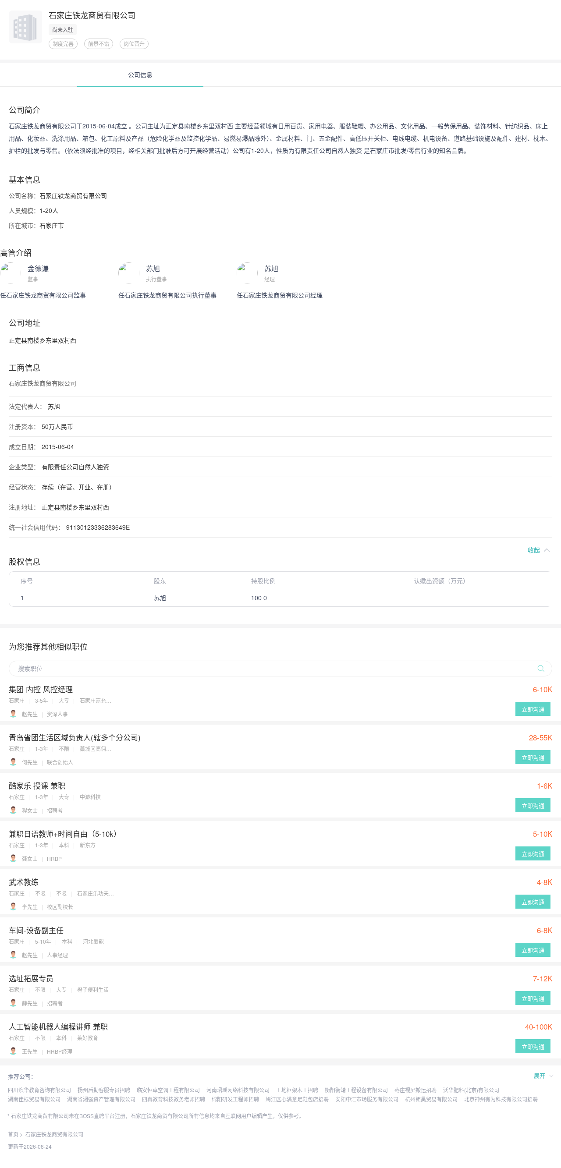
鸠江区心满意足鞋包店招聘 (297, 1099)
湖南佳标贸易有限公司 (34, 1099)
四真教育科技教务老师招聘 (173, 1099)
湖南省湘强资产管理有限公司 (101, 1099)
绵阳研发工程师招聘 (235, 1099)
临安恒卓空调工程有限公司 (168, 1090)
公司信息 (140, 74)
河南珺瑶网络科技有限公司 (238, 1090)
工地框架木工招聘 (297, 1090)
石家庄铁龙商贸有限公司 (54, 1134)
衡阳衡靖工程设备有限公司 (356, 1090)
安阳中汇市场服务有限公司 (366, 1099)
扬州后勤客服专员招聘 (104, 1090)
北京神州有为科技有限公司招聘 (501, 1099)
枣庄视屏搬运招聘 (415, 1090)
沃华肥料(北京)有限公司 (471, 1090)
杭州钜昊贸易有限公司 (431, 1099)
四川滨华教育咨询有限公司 (39, 1090)
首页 (13, 1134)
